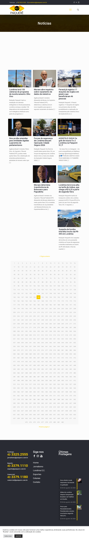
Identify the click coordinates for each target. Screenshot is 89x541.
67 (22, 278)
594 (18, 403)
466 (18, 373)
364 (58, 346)
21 (30, 267)
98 (18, 286)
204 (58, 308)
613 (30, 407)
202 (50, 308)
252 (58, 320)
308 (26, 335)
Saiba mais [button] (8, 536)
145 (14, 297)
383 (70, 350)
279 (38, 327)
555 (54, 392)
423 (38, 361)
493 (62, 377)
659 (22, 418)
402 (18, 358)
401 (14, 358)
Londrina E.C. (39, 470)
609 (14, 407)
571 (54, 395)
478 (66, 373)
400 (74, 354)
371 (22, 350)
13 (62, 263)
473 (46, 373)
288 (74, 327)
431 (70, 361)
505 (46, 380)
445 (62, 365)
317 (62, 335)
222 (66, 312)
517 (30, 384)
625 (14, 411)
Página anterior (45, 256)
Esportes (37, 474)
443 (54, 365)
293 (30, 331)
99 (22, 286)
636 (58, 411)
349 (62, 342)
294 (34, 331)
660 (26, 418)
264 (42, 324)
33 (14, 271)
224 (74, 312)
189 (62, 305)
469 (30, 373)
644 (26, 414)
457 (46, 369)
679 (50, 422)
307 (22, 335)
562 (18, 395)
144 (74, 293)
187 (54, 305)
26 (50, 267)
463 (70, 369)
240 (74, 316)
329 (46, 339)
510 (66, 380)
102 (34, 286)
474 (50, 373)
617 (46, 407)
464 (74, 369)
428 (58, 361)
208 (74, 308)
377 (46, 350)
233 (46, 316)
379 (54, 350)
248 (42, 320)
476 (58, 373)
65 (14, 278)
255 (70, 320)
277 (30, 327)
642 (18, 414)
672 (74, 418)
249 (46, 320)
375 (38, 350)
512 (74, 380)
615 (38, 407)
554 (50, 392)
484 (26, 377)
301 (62, 331)
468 (26, 373)
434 (18, 365)
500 (26, 380)
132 (26, 293)
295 (38, 331)
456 (42, 369)
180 (26, 305)
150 (34, 297)
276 (26, 327)
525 (62, 384)
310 (34, 335)
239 (70, 316)
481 (14, 377)
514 (18, 384)
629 (30, 411)
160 (74, 297)
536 (42, 388)
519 (38, 384)
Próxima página (44, 427)
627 (22, 411)
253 (62, 320)
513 (14, 384)
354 (18, 346)
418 (18, 361)
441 (46, 365)
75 (54, 278)
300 (58, 331)
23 (38, 267)
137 (46, 293)
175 (70, 301)
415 (70, 358)
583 (38, 399)
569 (46, 395)
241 (14, 320)
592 (74, 399)
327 (38, 339)
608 (74, 403)
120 (42, 289)
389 (30, 354)
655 (70, 414)
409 (46, 358)
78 (66, 278)
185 (46, 305)
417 (14, 361)
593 (14, 403)
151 (38, 297)
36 (26, 271)
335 (70, 339)
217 (46, 312)
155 (54, 297)
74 (50, 278)
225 (14, 316)
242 (18, 320)
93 (62, 282)
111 (70, 286)
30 (66, 267)
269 (62, 324)
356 (26, 346)
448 (74, 365)
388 (26, 354)
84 (26, 282)
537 (46, 388)
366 (66, 346)
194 (18, 308)
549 (30, 392)
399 (70, 354)
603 (54, 403)
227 (22, 316)
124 (58, 289)
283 (54, 327)
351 (70, 342)
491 (54, 377)
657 (14, 418)
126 (66, 289)
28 (58, 267)
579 (22, 399)
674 (30, 422)
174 (66, 301)
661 (30, 418)
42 (50, 271)
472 (42, 373)
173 (62, 301)
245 (30, 320)
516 (26, 384)
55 (38, 274)
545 (14, 392)
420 (26, 361)
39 (38, 271)
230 (34, 316)
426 (50, 361)
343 (38, 342)
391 (38, 354)
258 (18, 324)
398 (66, 354)
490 (50, 377)
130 (18, 293)
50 (18, 274)
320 (74, 335)
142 (66, 293)
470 (34, 373)
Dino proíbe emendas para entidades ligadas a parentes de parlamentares (19, 141)
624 (74, 407)
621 (62, 407)
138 (50, 293)
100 (26, 286)
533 (30, 388)
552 (42, 392)
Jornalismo (38, 466)
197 (30, 308)
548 (26, 392)
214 (34, 312)
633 (46, 411)
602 (50, 403)
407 (38, 358)
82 (18, 282)
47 (70, 271)
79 (70, 278)
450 (18, 369)
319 (70, 335)
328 (42, 339)
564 (26, 395)
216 (42, 312)
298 (50, 331)
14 (66, 263)
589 (62, 399)
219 (54, 312)
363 (54, 346)
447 (70, 365)
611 (22, 407)
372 (26, 350)
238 (66, 316)
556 (58, 392)
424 (42, 361)
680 (54, 422)
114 (18, 289)
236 (58, 316)
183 (38, 305)
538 (50, 388)
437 (30, 365)
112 (74, 286)
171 (54, 301)
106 (50, 286)
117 (30, 289)
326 (34, 339)
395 (54, 354)
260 (26, 324)
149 (30, 297)
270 (66, 324)
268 (58, 324)
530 (18, 388)
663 (38, 418)
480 (74, 373)
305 (14, 335)
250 (50, 320)
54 (34, 274)
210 (18, 312)
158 (66, 297)
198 (34, 308)
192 (74, 305)
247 (38, 320)
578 (18, 399)
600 (42, 403)
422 (34, 361)
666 (50, 418)
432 (74, 361)
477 (62, 373)
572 (58, 395)
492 (58, 377)
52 (26, 274)
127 (70, 289)
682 (62, 422)
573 (62, 395)
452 (26, 369)
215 (38, 312)
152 (42, 297)
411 (54, 358)
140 (58, 293)
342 (34, 342)
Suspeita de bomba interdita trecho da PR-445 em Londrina (69, 231)
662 (34, 418)
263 (38, 324)
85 (30, 282)
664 (42, 418)
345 (46, 342)
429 (62, 361)
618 (50, 407)
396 (58, 354)
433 (14, 365)
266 (50, 324)
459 (54, 369)
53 (30, 274)
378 (50, 350)
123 (54, 289)
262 (34, 324)
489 (46, 377)
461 (62, 369)
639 (70, 411)
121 (46, 289)
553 (46, 392)
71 (38, 278)
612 (26, 407)
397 (62, 354)
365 (62, 346)
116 (26, 289)
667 (54, 418)
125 (62, 289)
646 (34, 414)
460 (58, 369)
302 (66, 331)
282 (50, 327)
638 (66, 411)
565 (30, 395)
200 (42, 308)
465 (14, 373)
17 (14, 267)
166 (34, 301)
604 (58, 403)
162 (18, 301)
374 (34, 350)
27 (54, 267)
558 (66, 392)
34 (18, 271)
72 (42, 278)
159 (70, 297)
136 (42, 293)
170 (50, 301)
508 (58, 380)
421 (30, 361)
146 (18, 297)
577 (14, 399)
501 (30, 380)
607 (70, 403)
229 (30, 316)
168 (42, 301)
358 (34, 346)
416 (74, 358)
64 (74, 274)
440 (42, 365)
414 (66, 358)
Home (36, 462)
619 (54, 407)
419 (22, 361)
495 (70, 377)
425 (46, 361)
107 (54, 286)
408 (42, 358)
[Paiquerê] (17, 10)
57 (46, 274)
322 (18, 339)
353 (14, 346)
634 (50, 411)
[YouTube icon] (76, 2)
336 (74, 339)
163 (22, 301)
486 (34, 377)
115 (22, 289)
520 (42, 384)
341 (30, 342)
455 (38, 369)
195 (22, 308)
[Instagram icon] (78, 2)
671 (70, 418)
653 (62, 414)
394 (50, 354)
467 (22, 373)
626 (18, 411)
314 (50, 335)
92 (58, 282)
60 (58, 274)
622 (66, 407)
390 (34, 354)
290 (18, 331)
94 (66, 282)
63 (70, 274)
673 (26, 422)
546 (18, 392)
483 (22, 377)
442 (50, 365)
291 (22, 331)
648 (42, 414)
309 (30, 335)
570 (50, 395)
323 (22, 339)
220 (58, 312)
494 (66, 377)
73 (46, 278)
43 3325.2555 (22, 2)
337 (14, 342)
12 (58, 263)
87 (38, 282)
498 (18, 380)
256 (74, 320)
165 (30, 301)
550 (34, 392)
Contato (36, 482)
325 (30, 339)
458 (50, 369)
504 (42, 380)
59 (54, 274)
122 (50, 289)
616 (42, 407)
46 (66, 271)
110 (66, 286)
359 (38, 346)
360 (42, 346)
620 (58, 407)
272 (74, 324)
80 (74, 278)
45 (62, 271)
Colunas (36, 478)
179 (22, 305)
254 (66, 320)
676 (38, 422)
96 (74, 282)
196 (26, 308)
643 (22, 414)
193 (14, 308)
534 (34, 388)
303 (70, 331)
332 (58, 339)
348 (58, 342)
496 (74, 377)
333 (62, 339)
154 (50, 297)
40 (42, 271)
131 (22, 293)
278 (34, 327)
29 (62, 267)
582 (34, 399)
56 (42, 274)
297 (46, 331)
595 (22, 403)
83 (22, 282)
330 (50, 339)
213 (30, 312)
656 (74, 414)
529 (14, 388)
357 (30, 346)
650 (50, 414)
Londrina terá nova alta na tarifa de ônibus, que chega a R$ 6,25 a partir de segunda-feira (69, 188)
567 (38, 395)
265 (46, 324)
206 (66, 308)
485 (30, 377)
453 (30, 369)
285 (62, 327)
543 (70, 388)
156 (58, 297)
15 (70, 263)
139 (54, 293)
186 (50, 305)
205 (62, 308)
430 (66, 361)
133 (30, 293)
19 (22, 267)
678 (46, 422)
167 (38, 301)
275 (22, 327)
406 (34, 358)
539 (54, 388)
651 (54, 414)
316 (58, 335)
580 (26, 399)
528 (74, 384)
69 (30, 278)
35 (22, 271)
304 (74, 331)
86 (34, 282)
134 (34, 293)
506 (50, 380)
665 (46, 418)
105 (46, 286)
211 (22, 312)
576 (74, 395)
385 (14, 354)
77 (62, 278)
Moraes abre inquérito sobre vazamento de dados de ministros (44, 91)
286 (66, 327)
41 (46, 271)
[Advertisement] (44, 50)
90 (50, 282)
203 (54, 308)
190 (66, 305)
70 (34, 278)
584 (42, 399)
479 (70, 373)
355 (22, 346)
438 (34, 365)
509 (62, 380)
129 (14, 293)
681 (58, 422)
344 (42, 342)
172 (58, 301)
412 (58, 358)
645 (30, 414)
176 (74, 301)
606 (66, 403)
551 (38, 392)
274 (18, 327)
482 (18, 377)
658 (18, 418)
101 (30, 286)
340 (26, 342)
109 (62, 286)
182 (34, 305)
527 (70, 384)
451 (22, 369)
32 (74, 267)
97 (14, 286)
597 (30, 403)
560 (74, 392)
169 (46, 301)
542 (66, 388)
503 (38, 380)
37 (30, 271)
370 (18, 350)
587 (54, 399)
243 (22, 320)
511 (70, 380)
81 (14, 282)
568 (42, 395)
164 (26, 301)
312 (42, 335)
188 (58, 305)
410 (50, 358)
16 (74, 263)
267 (54, 324)
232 (42, 316)
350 (66, 342)
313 (46, 335)
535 (38, 388)
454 (34, 369)
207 (70, 308)
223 (70, 312)
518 (34, 384)
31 (70, 267)
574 (66, 395)
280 (42, 327)
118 (34, 289)
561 (14, 395)
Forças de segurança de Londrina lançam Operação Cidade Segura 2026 (43, 141)
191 (70, 305)
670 (66, 418)
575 (70, 395)
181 (30, 305)
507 (54, 380)
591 (70, 399)
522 (50, 384)
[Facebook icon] (74, 2)
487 (38, 377)
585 (46, 399)
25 (46, 267)
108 (58, 286)
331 (54, 339)
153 (46, 297)
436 (26, 365)
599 (38, 403)
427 (54, 361)
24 (42, 267)
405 (30, 358)
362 (50, 346)
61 (62, 274)
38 (34, 271)
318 (66, 335)
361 (46, 346)
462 (66, 369)
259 (22, 324)
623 (70, 407)
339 (22, 342)
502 (34, 380)
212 (26, 312)
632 (42, 411)
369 (14, 350)
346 (50, 342)
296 (42, 331)
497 (14, 380)
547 (22, 392)
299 (54, 331)
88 (42, 282)
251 (54, 320)
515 (22, 384)
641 (14, 414)
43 (54, 271)
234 (50, 316)
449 (14, 369)
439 (38, 365)
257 (14, 324)
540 (58, 388)
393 (46, 354)
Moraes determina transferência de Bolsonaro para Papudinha (42, 188)
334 (66, 339)
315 (54, 335)
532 (26, 388)
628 (26, 411)
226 (18, 316)
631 (38, 411)
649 (46, 414)
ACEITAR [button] (18, 536)
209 (14, 312)
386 (18, 354)
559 (70, 392)
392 (42, 354)
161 (14, 301)
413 (62, 358)
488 (42, 377)
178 (18, 305)
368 (74, 346)
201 (46, 308)
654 (66, 414)
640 (74, 411)
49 (14, 274)
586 (50, 399)
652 (58, 414)
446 (66, 365)
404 (26, 358)
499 (22, 380)
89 (46, 282)
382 (66, 350)
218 (50, 312)
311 (38, 335)
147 (22, 297)
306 (18, 335)
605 (62, 403)
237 (62, 316)
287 (70, 327)
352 (74, 342)
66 (18, 278)
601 (46, 403)
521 (46, 384)
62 (66, 274)
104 (42, 286)
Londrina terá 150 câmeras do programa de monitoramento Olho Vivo (19, 92)
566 (34, 395)
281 (46, 327)
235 (54, 316)
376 (42, 350)
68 (26, 278)
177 (14, 305)
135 (38, 293)
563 (22, 395)
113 (14, 289)
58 (50, 274)
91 (54, 282)
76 (58, 278)
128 (74, 289)
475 (54, 373)
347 (54, 342)
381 (62, 350)
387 (22, 354)
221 (62, 312)
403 (22, 358)
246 (34, 320)
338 (18, 342)
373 (30, 350)
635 (54, 411)
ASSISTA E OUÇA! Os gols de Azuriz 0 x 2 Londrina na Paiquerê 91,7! (68, 141)
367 (70, 346)
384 (74, 350)
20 (26, 267)
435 (22, 365)
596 (26, 403)
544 (74, 388)
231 (38, 316)
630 (34, 411)
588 (58, 399)
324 (26, 339)
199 (38, 308)
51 (22, 274)
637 (62, 411)
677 (42, 422)
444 (58, 365)
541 (62, 388)
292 (26, 331)
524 (58, 384)
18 (18, 267)
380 (58, 350)
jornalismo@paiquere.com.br (38, 2)
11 (54, 263)
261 (30, 324)
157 (62, 297)
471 (38, 373)
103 (38, 286)
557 (62, 392)
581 (30, 399)
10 (50, 263)
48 (74, 271)
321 (14, 339)
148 (26, 297)
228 (26, 316)
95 (70, 282)
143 (70, 293)
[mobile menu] (70, 10)
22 (34, 267)
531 (22, 388)
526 (66, 384)
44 (58, 271)
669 (62, 418)
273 (14, 327)
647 (38, 414)
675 (34, 422)
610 (18, 407)
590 (66, 399)
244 (26, 320)
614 (34, 407)
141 (62, 293)
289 (14, 331)
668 (58, 418)
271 (70, 324)
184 (42, 305)
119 (38, 289)
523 (54, 384)
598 (34, 403)
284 (58, 327)
